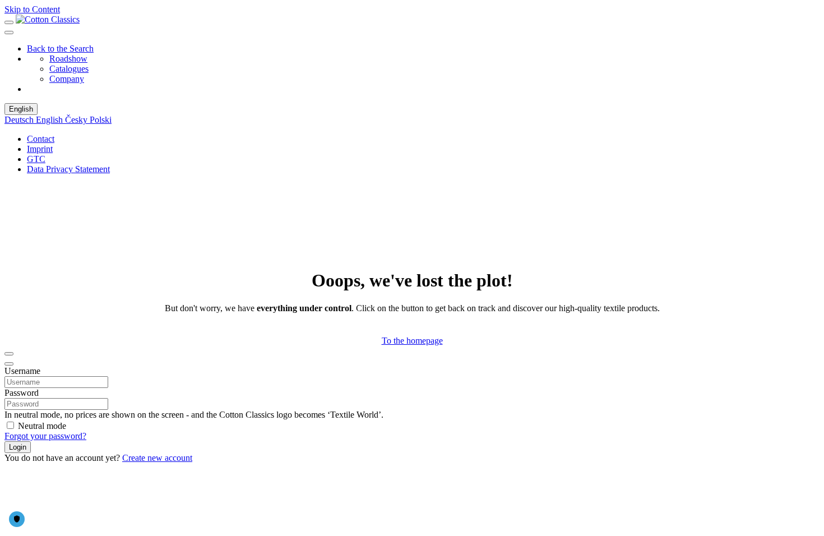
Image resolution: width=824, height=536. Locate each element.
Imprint (40, 149)
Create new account (157, 458)
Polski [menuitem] (101, 119)
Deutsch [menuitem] (20, 119)
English (21, 109)
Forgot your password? (45, 436)
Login (17, 447)
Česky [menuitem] (77, 119)
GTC (36, 159)
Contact (40, 139)
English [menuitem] (50, 119)
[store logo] (48, 19)
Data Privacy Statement (68, 169)
